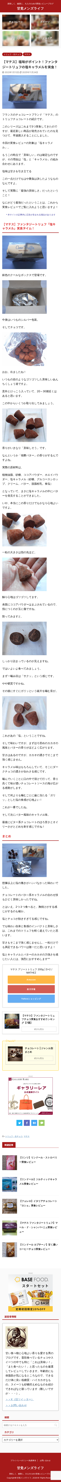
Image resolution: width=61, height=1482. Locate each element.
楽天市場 (31, 989)
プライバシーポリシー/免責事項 (23, 1460)
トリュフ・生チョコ (14, 1136)
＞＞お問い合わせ (16, 1405)
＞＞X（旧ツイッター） (19, 1399)
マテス (26, 1136)
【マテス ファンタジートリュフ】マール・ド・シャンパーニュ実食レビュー (38, 1227)
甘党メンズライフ (30, 8)
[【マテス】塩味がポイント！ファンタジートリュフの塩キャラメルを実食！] (34, 1123)
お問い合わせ (45, 1460)
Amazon (31, 979)
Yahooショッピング (31, 998)
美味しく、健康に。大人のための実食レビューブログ (30, 1474)
